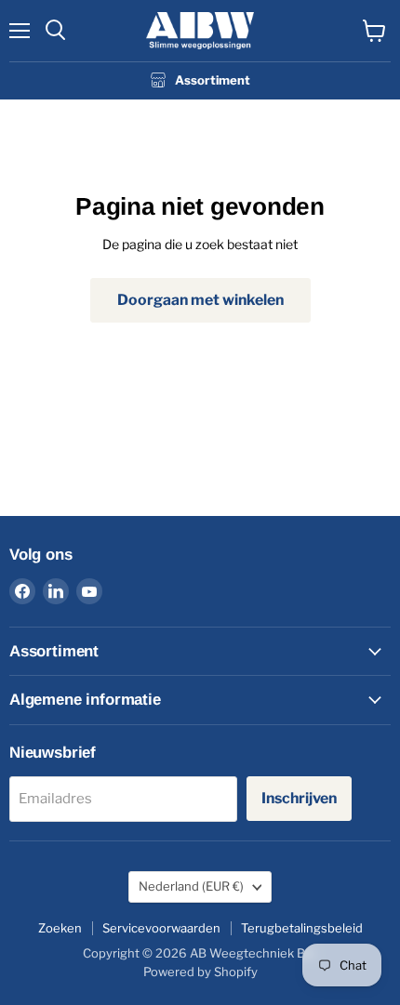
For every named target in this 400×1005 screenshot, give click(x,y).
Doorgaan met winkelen (200, 300)
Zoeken (60, 927)
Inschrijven (299, 798)
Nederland (191, 886)
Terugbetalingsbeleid (302, 927)
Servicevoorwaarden (161, 927)
